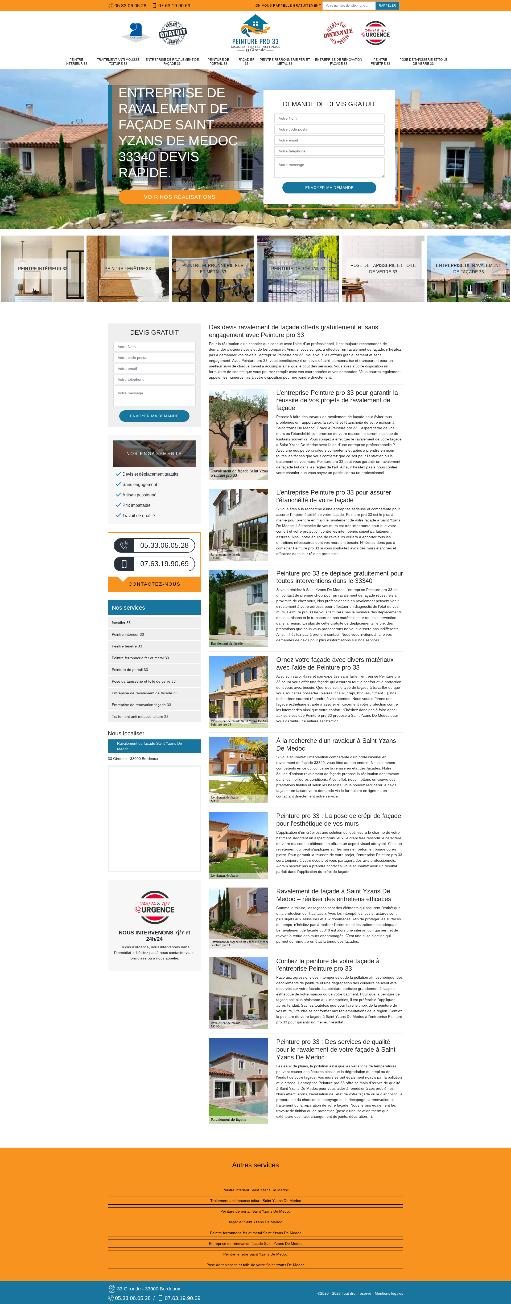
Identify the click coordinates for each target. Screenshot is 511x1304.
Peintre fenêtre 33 (380, 62)
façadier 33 (247, 62)
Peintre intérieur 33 (76, 62)
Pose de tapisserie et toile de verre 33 (423, 62)
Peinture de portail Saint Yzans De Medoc (255, 1211)
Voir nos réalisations (179, 197)
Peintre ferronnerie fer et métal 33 (285, 62)
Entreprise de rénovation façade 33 (338, 62)
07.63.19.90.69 (174, 5)
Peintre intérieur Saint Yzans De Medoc (255, 1190)
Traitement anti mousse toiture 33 (118, 62)
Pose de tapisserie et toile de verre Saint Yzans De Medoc (255, 1265)
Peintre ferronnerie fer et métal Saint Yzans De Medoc (255, 1233)
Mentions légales (389, 1293)
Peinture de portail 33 (218, 62)
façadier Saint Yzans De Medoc (255, 1222)
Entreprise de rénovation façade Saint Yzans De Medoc (255, 1243)
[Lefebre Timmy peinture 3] (255, 33)
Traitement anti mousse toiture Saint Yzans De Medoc (255, 1200)
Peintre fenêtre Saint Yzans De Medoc (255, 1254)
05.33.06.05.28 (130, 5)
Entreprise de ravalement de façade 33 (172, 62)
